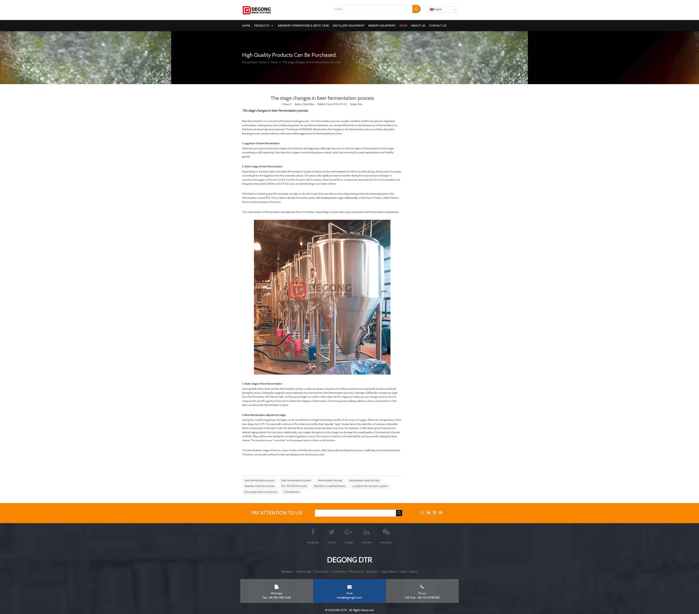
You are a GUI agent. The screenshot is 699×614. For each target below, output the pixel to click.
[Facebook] (440, 512)
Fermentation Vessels (330, 480)
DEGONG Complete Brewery (330, 486)
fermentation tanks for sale (364, 480)
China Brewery (292, 491)
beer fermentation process (259, 480)
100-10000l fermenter (294, 486)
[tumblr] (434, 512)
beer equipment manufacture (260, 491)
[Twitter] (422, 512)
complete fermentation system (370, 486)
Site (360, 104)
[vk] (428, 512)
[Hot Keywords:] (416, 9)
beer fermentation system (296, 480)
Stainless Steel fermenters (259, 486)
